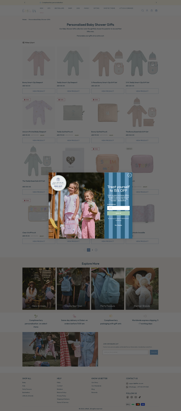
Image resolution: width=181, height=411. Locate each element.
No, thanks (118, 225)
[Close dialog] (130, 175)
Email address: (111, 204)
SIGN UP (118, 213)
